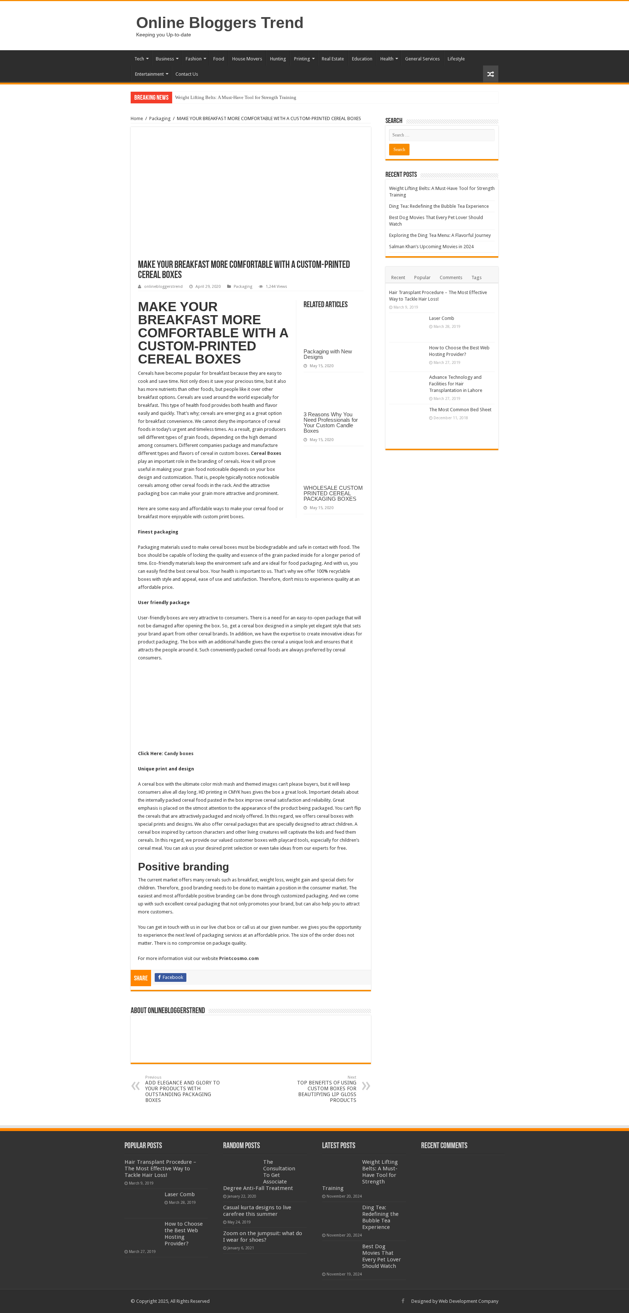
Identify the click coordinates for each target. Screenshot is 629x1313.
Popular (422, 277)
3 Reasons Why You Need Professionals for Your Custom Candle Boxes (331, 422)
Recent (398, 277)
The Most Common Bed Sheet (460, 409)
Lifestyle (456, 59)
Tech (139, 59)
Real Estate (333, 59)
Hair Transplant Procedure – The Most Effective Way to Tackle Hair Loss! (160, 1168)
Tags (476, 277)
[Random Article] (490, 74)
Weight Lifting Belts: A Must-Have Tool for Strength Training (235, 97)
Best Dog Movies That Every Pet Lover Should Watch (381, 1256)
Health (386, 59)
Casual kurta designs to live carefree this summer (257, 1210)
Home (137, 118)
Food (218, 59)
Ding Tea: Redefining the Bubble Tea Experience (439, 206)
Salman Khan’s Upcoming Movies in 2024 (431, 246)
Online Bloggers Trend (220, 22)
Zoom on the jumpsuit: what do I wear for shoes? (262, 1236)
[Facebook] (403, 1301)
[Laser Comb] (407, 327)
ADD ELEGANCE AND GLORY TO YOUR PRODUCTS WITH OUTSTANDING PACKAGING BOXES (182, 1089)
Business (165, 59)
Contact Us (186, 74)
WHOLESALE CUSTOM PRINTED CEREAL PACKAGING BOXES (333, 493)
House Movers (247, 59)
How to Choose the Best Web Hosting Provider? (184, 1234)
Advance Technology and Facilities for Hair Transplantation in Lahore (455, 383)
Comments (451, 277)
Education (362, 59)
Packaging (160, 118)
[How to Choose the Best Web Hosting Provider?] (407, 357)
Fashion (194, 59)
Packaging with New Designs (328, 354)
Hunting (278, 59)
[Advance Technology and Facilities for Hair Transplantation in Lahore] (407, 386)
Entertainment (149, 74)
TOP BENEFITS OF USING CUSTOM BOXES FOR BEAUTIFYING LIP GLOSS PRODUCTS (326, 1089)
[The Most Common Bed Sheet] (407, 424)
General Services (422, 59)
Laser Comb (441, 318)
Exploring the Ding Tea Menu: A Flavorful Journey (440, 235)
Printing (302, 59)
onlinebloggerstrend (163, 286)
